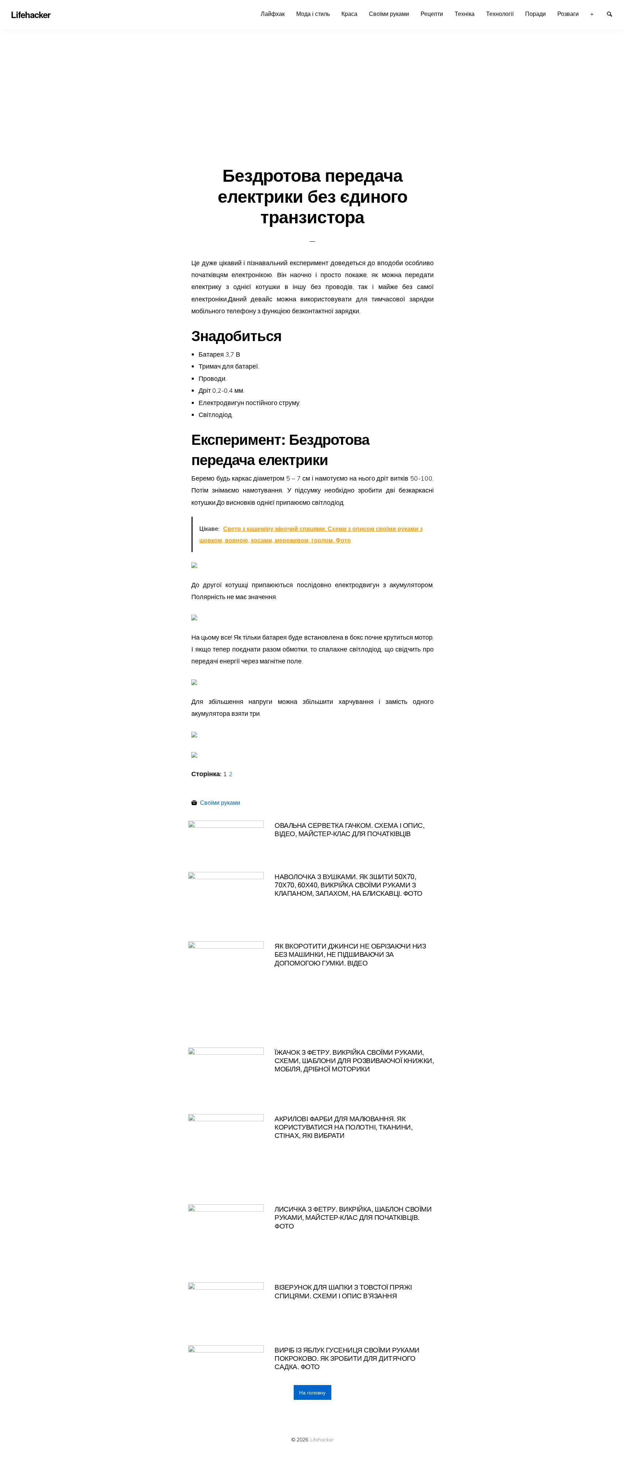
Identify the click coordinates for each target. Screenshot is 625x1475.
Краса (349, 13)
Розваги (568, 13)
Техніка (465, 13)
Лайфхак (273, 13)
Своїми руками (389, 13)
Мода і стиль (313, 13)
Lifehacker (322, 1439)
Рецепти (432, 13)
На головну (312, 1392)
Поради (535, 13)
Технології (500, 13)
